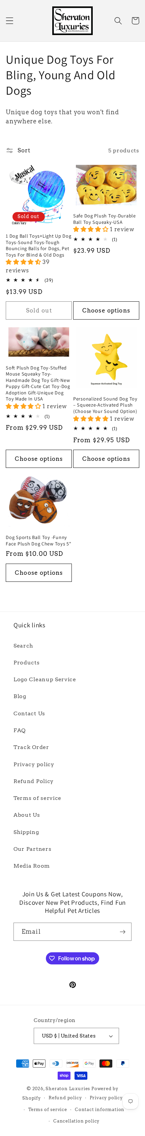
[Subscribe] (122, 932)
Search (23, 645)
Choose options (106, 310)
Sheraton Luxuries (68, 1088)
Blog (19, 696)
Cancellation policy (76, 1121)
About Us (26, 815)
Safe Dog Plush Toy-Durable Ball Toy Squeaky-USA (104, 219)
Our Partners (32, 849)
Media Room (31, 866)
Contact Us (29, 713)
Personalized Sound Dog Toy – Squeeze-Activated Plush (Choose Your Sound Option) (105, 405)
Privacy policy (33, 764)
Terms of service (37, 798)
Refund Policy (33, 781)
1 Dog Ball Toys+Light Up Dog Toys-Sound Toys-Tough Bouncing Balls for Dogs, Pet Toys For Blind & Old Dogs (38, 245)
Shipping (26, 832)
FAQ (19, 730)
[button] (9, 20)
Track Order (31, 747)
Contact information (99, 1109)
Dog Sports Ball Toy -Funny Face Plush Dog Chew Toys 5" (38, 540)
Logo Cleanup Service (44, 679)
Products (26, 662)
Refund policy (65, 1097)
